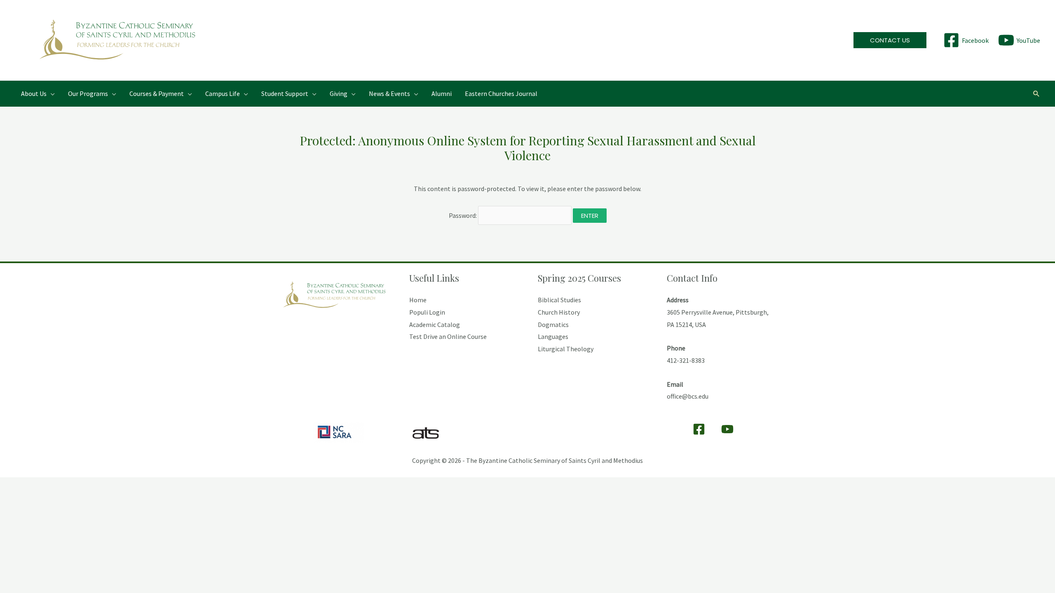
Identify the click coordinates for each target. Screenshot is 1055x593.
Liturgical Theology (565, 349)
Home (418, 300)
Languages (553, 336)
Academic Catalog (434, 324)
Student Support (284, 93)
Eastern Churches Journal (501, 93)
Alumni (441, 93)
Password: (463, 215)
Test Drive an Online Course (448, 336)
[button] (889, 40)
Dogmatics (553, 324)
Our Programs (88, 93)
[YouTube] (727, 429)
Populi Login (427, 312)
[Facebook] (699, 429)
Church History (559, 312)
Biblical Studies (559, 300)
